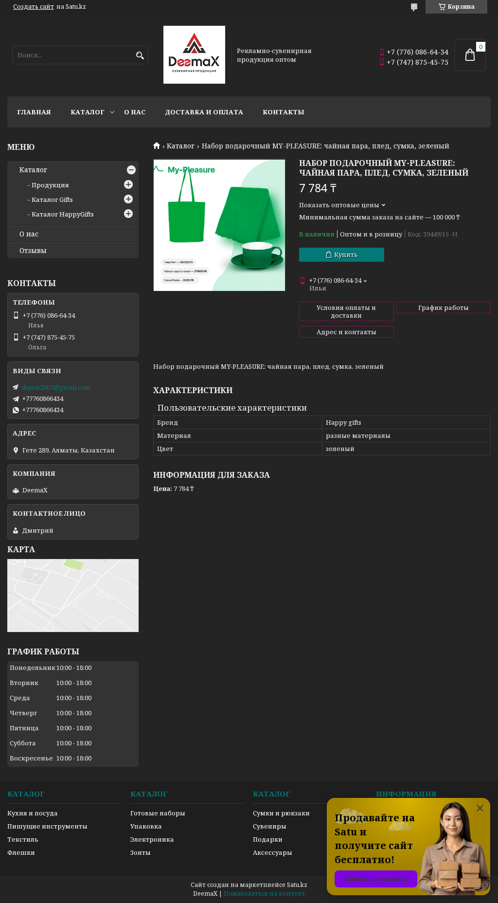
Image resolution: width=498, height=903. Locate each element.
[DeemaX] (194, 55)
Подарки (268, 839)
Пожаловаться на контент (264, 893)
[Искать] (139, 55)
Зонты (140, 852)
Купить (346, 254)
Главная (34, 112)
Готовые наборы (157, 813)
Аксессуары (272, 852)
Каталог (88, 112)
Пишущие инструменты (47, 826)
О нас (134, 112)
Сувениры (269, 826)
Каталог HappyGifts (63, 214)
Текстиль (22, 839)
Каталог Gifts (52, 199)
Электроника (152, 839)
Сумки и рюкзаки (281, 813)
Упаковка (146, 826)
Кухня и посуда (32, 813)
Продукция (50, 185)
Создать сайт (33, 6)
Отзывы (33, 250)
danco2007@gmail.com (56, 387)
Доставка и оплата (204, 112)
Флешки (21, 852)
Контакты (283, 112)
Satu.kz (297, 885)
